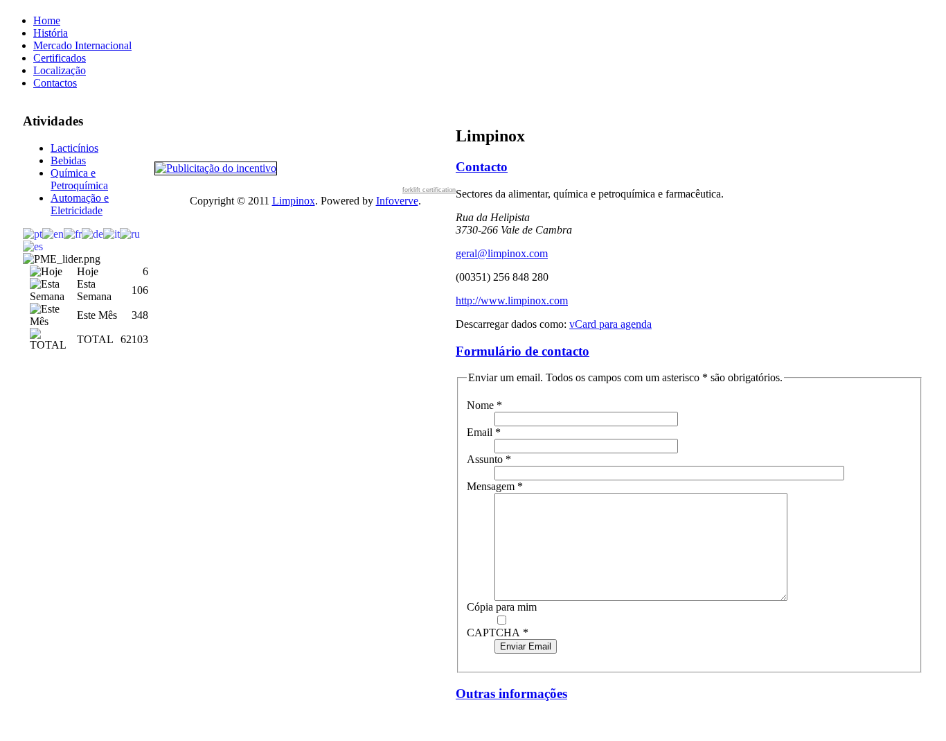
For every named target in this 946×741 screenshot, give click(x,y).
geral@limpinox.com (502, 253)
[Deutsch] (92, 233)
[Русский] (130, 233)
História (50, 33)
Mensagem (495, 486)
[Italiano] (111, 233)
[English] (53, 233)
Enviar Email (525, 646)
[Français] (73, 233)
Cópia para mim (502, 607)
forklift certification (429, 189)
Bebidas (68, 160)
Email (484, 432)
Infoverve (397, 201)
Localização (59, 70)
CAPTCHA (497, 632)
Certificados (59, 58)
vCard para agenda (610, 324)
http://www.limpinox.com (512, 300)
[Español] (33, 246)
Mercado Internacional (82, 45)
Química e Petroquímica (79, 179)
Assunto (489, 459)
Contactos (55, 83)
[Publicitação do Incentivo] (215, 167)
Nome (484, 405)
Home (46, 20)
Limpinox (293, 201)
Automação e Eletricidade (80, 204)
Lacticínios (74, 148)
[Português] (32, 233)
